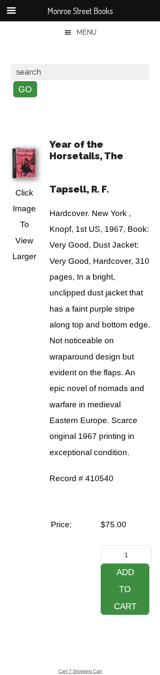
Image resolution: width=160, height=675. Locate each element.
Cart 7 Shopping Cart (80, 671)
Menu (86, 32)
